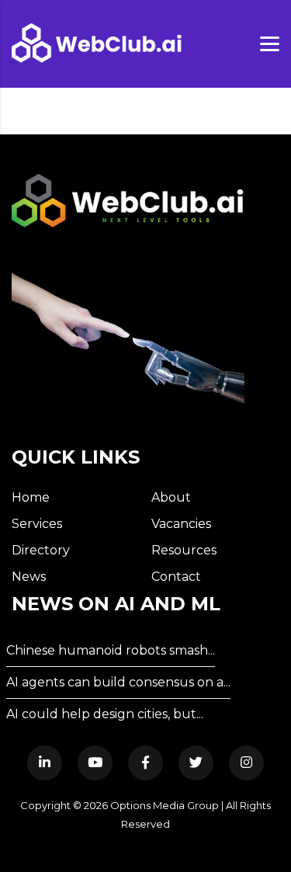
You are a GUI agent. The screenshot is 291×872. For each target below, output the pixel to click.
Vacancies (181, 523)
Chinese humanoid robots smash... (110, 650)
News (29, 576)
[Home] (97, 43)
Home (31, 497)
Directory (41, 550)
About (171, 497)
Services (37, 523)
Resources (184, 550)
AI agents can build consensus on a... (118, 682)
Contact (176, 576)
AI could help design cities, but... (104, 714)
